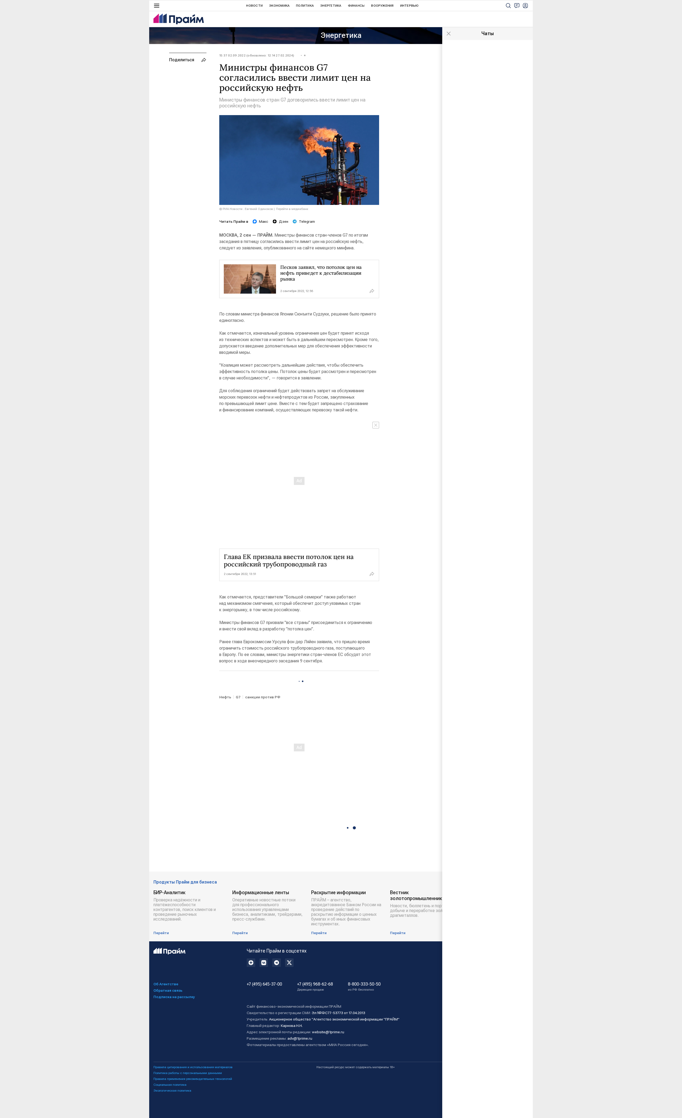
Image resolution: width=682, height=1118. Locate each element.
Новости (254, 5)
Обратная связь (167, 990)
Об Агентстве (165, 984)
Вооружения (382, 5)
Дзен (283, 221)
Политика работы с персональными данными (187, 1073)
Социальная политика (169, 1085)
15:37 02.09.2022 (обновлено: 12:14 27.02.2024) (256, 55)
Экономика (279, 5)
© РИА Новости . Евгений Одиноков (246, 209)
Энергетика (330, 5)
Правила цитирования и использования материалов (193, 1067)
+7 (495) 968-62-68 (315, 986)
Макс (263, 221)
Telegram (307, 221)
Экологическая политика (172, 1090)
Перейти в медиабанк (292, 209)
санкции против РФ (262, 697)
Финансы (356, 5)
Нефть (225, 697)
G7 (238, 697)
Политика (305, 5)
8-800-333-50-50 (364, 986)
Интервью (409, 5)
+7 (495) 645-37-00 (264, 984)
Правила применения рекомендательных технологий (192, 1079)
